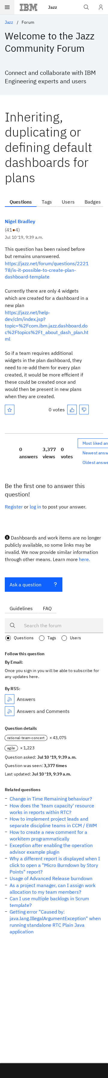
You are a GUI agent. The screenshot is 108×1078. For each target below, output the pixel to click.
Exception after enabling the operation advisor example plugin (51, 848)
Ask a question (25, 585)
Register (14, 507)
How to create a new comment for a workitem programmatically (48, 835)
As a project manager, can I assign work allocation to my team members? (52, 888)
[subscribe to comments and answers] (9, 711)
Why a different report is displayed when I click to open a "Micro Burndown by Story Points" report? (55, 865)
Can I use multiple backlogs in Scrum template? (49, 901)
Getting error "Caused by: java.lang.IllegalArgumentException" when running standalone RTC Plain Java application (55, 922)
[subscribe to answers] (9, 699)
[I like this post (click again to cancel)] (72, 409)
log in (35, 507)
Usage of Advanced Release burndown (51, 878)
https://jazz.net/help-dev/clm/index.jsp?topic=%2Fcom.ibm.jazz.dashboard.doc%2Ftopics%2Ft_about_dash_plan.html (46, 325)
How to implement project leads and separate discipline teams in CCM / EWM (53, 822)
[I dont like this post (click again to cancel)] (84, 409)
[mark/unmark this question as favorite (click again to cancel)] (9, 409)
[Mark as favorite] (9, 409)
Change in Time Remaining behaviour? (51, 799)
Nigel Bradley (20, 221)
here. (84, 559)
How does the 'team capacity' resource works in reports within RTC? (52, 809)
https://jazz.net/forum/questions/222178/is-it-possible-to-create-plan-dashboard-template (47, 270)
